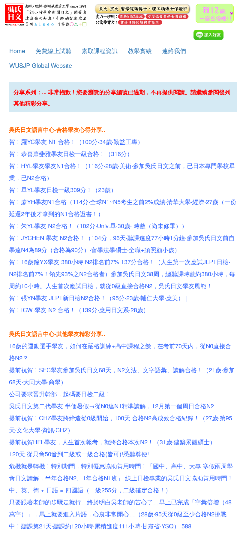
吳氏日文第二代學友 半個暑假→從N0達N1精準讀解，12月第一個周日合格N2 (111, 405)
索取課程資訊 (100, 50)
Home (17, 50)
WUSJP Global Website (40, 65)
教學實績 (140, 50)
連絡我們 (174, 50)
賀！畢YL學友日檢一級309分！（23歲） (63, 189)
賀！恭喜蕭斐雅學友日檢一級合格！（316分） (71, 153)
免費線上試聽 (53, 50)
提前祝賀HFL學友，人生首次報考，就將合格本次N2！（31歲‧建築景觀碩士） (112, 441)
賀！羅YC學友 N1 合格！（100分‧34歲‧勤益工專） (76, 141)
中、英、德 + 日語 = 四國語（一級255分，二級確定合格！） (90, 489)
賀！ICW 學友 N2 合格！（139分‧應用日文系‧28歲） (79, 309)
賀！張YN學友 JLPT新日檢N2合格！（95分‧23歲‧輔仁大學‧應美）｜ (99, 297)
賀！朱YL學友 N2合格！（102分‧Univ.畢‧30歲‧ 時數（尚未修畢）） (98, 225)
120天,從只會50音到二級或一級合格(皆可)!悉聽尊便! (79, 453)
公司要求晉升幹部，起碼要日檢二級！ (60, 393)
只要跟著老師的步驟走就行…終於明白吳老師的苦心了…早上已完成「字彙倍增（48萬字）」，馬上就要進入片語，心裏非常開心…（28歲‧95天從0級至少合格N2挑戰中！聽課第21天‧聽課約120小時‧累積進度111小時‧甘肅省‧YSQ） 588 (120, 513)
